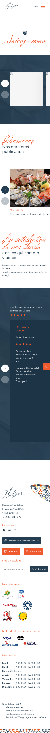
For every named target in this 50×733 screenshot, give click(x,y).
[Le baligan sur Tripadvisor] (9, 530)
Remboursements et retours (20, 714)
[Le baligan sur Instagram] (15, 530)
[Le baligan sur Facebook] (4, 530)
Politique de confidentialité (19, 710)
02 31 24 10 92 (13, 516)
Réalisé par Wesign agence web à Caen (26, 717)
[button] (5, 83)
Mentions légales (14, 707)
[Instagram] (30, 89)
